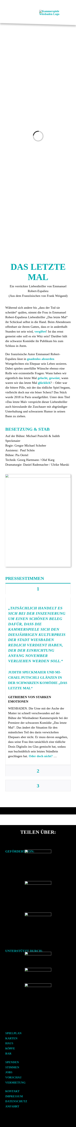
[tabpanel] (38, 681)
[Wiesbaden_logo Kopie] (38, 913)
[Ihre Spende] (38, 984)
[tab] (38, 588)
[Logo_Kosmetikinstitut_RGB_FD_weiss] (38, 953)
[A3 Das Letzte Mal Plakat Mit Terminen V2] (38, 475)
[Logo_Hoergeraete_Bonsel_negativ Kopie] (38, 969)
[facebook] (6, 1025)
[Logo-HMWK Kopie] (38, 850)
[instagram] (12, 1025)
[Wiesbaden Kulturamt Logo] (38, 882)
